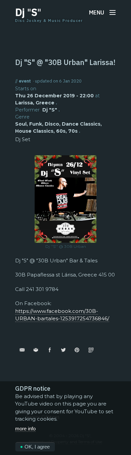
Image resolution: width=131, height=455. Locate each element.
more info (25, 428)
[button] (102, 12)
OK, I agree (37, 447)
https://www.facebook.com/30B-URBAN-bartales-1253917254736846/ (62, 315)
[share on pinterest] (77, 350)
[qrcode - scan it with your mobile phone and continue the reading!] (91, 350)
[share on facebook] (49, 350)
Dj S (28, 12)
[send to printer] (36, 350)
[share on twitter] (63, 350)
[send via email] (22, 350)
